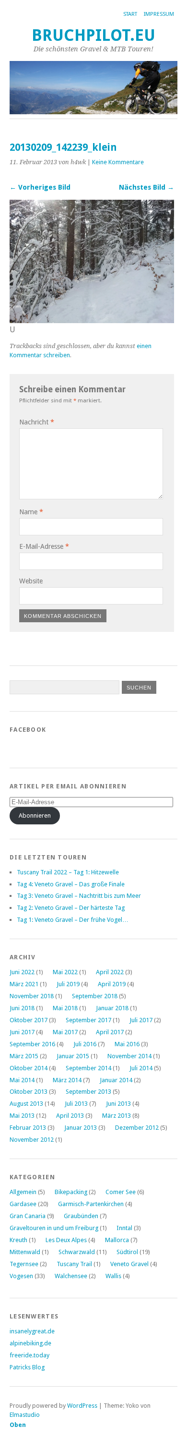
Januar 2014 (116, 1080)
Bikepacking (71, 1192)
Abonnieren (35, 815)
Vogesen (21, 1276)
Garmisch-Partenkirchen (91, 1204)
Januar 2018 (112, 1008)
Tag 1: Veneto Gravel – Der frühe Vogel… (73, 919)
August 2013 (26, 1103)
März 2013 (116, 1115)
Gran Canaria (28, 1216)
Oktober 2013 (28, 1091)
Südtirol (127, 1252)
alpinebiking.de (30, 1343)
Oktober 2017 (28, 1020)
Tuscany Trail (74, 1264)
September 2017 (88, 1020)
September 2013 (88, 1091)
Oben (18, 1424)
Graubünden (81, 1216)
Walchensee (71, 1276)
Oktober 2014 (28, 1068)
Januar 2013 (80, 1127)
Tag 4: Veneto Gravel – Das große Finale (71, 884)
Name (31, 512)
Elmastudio (25, 1414)
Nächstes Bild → (146, 187)
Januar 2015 (73, 1056)
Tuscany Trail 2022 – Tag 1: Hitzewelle (68, 872)
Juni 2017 (22, 1032)
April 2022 (110, 972)
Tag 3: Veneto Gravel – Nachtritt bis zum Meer (79, 895)
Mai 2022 (65, 972)
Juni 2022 (22, 972)
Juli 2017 (140, 1020)
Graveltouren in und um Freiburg (54, 1228)
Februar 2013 (28, 1127)
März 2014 (67, 1080)
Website (31, 581)
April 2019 (112, 984)
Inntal (124, 1228)
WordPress (82, 1405)
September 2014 (88, 1068)
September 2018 (94, 996)
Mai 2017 (65, 1032)
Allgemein (23, 1192)
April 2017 (110, 1032)
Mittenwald (25, 1252)
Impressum (159, 14)
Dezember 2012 (137, 1127)
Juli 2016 (84, 1044)
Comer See (120, 1192)
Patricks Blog (27, 1367)
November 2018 (32, 996)
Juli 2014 (140, 1068)
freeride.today (29, 1355)
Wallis (113, 1276)
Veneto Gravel (129, 1264)
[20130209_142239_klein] (92, 320)
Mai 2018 (65, 1008)
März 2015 (24, 1056)
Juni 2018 (22, 1008)
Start (130, 14)
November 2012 (32, 1139)
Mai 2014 (22, 1080)
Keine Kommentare (118, 162)
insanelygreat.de (32, 1331)
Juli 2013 (76, 1103)
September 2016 (32, 1044)
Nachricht (36, 422)
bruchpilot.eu (93, 35)
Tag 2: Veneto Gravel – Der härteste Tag (71, 907)
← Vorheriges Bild (40, 187)
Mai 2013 (22, 1115)
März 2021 (24, 984)
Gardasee (23, 1204)
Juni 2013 (118, 1103)
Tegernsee (24, 1264)
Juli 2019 (68, 984)
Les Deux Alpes (66, 1240)
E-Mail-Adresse (44, 546)
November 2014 (129, 1056)
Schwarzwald (76, 1252)
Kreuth (18, 1240)
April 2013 (70, 1115)
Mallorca (117, 1240)
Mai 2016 (127, 1044)
